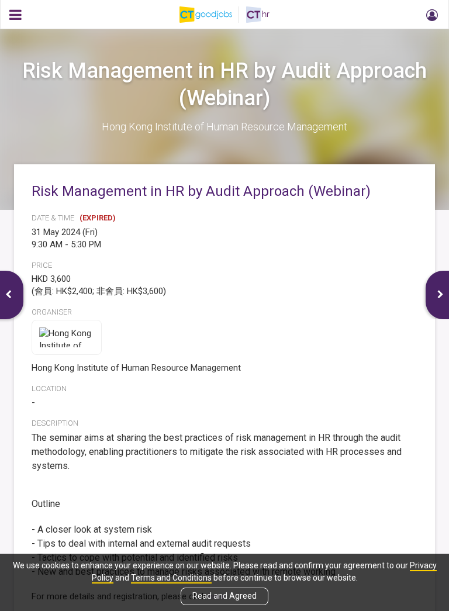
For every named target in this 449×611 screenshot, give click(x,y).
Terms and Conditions (171, 577)
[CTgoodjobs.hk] (212, 14)
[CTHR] (258, 14)
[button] (430, 14)
